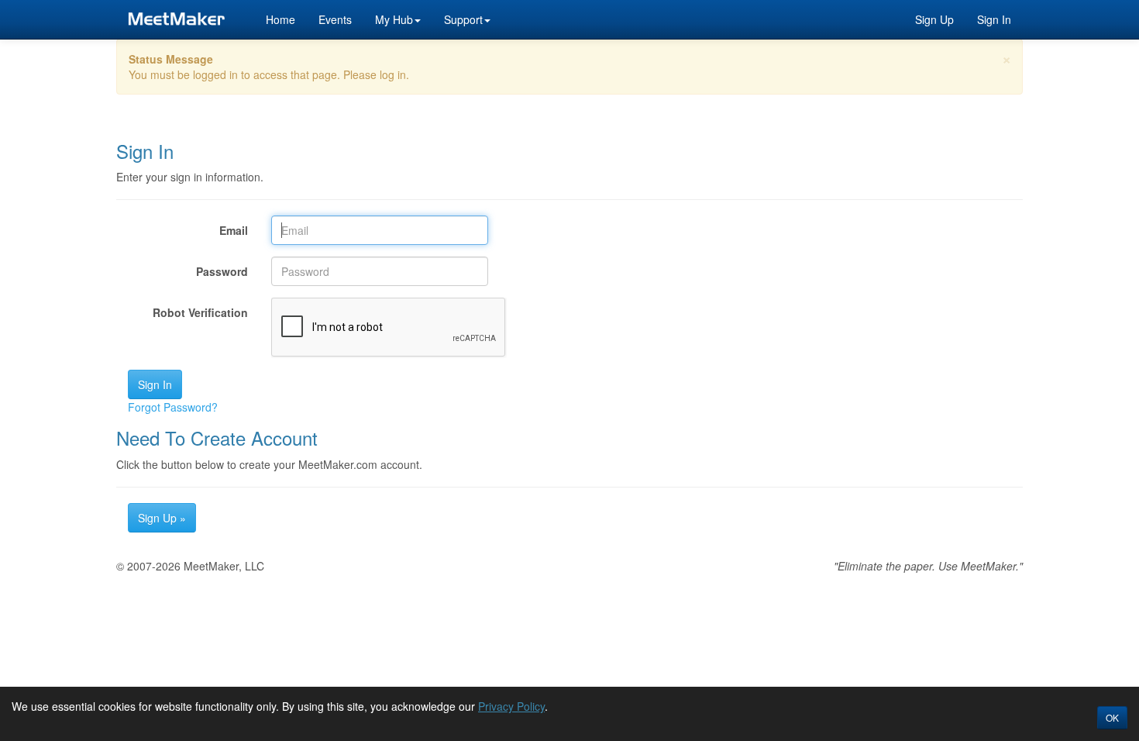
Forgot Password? (173, 407)
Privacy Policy (511, 706)
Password (222, 271)
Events (335, 19)
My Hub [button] (394, 19)
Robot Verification (200, 312)
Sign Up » (162, 518)
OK (1112, 717)
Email (233, 230)
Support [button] (463, 19)
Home (280, 19)
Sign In (994, 19)
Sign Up (934, 19)
